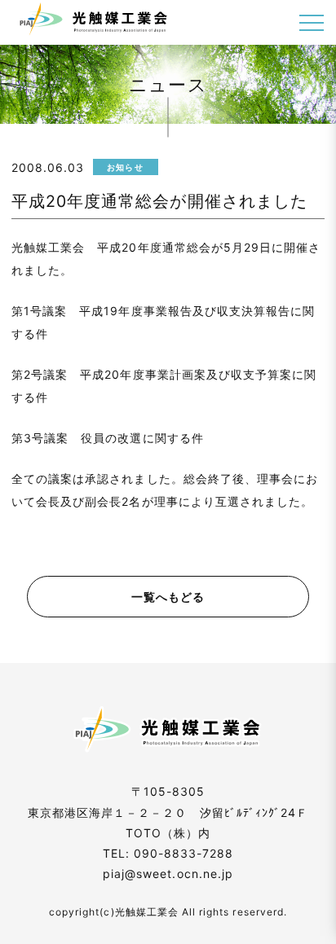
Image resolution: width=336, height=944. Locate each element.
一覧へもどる (168, 597)
